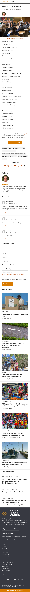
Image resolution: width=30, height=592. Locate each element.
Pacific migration (6, 556)
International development (9, 156)
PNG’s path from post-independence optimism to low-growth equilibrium (15, 405)
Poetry (4, 159)
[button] (24, 1)
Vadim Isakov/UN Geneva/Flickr (15, 38)
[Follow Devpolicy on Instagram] (11, 579)
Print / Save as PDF (15, 142)
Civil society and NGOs (19, 148)
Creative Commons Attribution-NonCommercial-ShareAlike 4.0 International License (14, 538)
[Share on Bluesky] (15, 165)
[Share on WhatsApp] (18, 165)
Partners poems (22, 156)
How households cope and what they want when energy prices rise (14, 463)
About (3, 544)
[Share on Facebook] (8, 165)
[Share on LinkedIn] (5, 165)
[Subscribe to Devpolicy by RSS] (18, 579)
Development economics (9, 151)
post (25, 134)
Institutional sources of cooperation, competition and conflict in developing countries (15, 481)
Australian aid (5, 552)
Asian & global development (8, 558)
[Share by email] (21, 165)
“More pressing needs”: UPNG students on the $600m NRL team (13, 434)
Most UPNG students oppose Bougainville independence (12, 375)
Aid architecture (6, 148)
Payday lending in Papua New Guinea (14, 492)
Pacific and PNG (5, 554)
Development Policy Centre (8, 562)
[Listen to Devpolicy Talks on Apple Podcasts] (22, 579)
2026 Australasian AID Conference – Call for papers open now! (14, 501)
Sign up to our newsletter (10, 529)
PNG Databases (6, 570)
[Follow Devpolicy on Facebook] (15, 579)
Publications (5, 566)
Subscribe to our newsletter (15, 590)
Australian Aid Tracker (7, 564)
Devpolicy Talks (5, 568)
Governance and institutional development (13, 153)
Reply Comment (5, 212)
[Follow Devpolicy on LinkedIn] (8, 579)
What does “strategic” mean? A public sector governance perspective (13, 345)
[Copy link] (25, 165)
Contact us (4, 548)
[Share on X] (11, 165)
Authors (4, 546)
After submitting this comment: (10, 269)
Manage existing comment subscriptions (13, 274)
